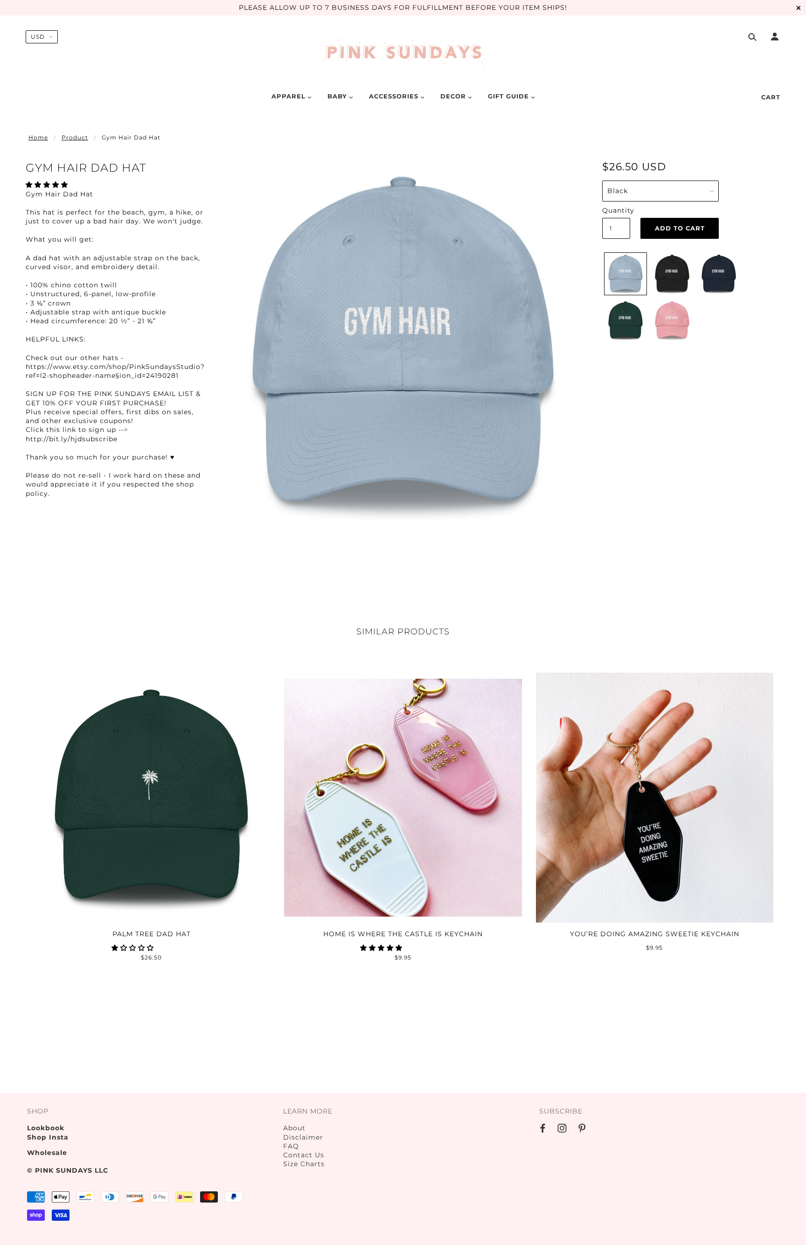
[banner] (403, 52)
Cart (770, 97)
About (294, 1128)
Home (38, 137)
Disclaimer (303, 1137)
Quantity (616, 210)
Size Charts (304, 1164)
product (75, 137)
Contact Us (303, 1155)
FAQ (291, 1146)
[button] (48, 185)
